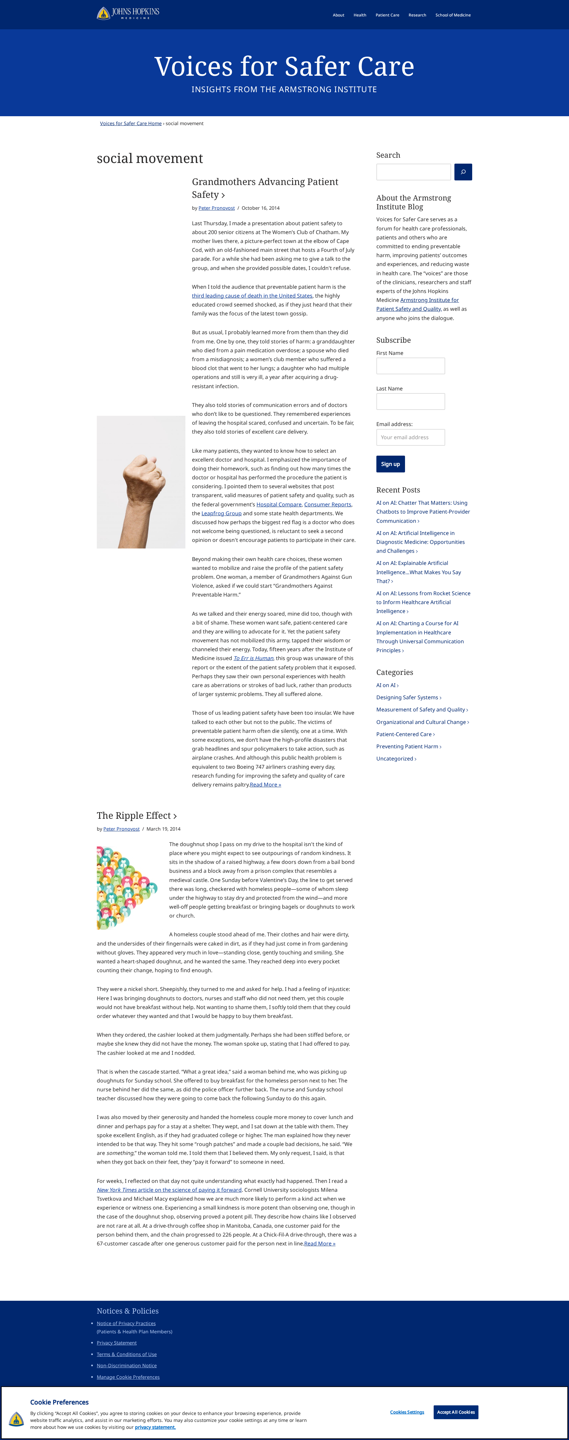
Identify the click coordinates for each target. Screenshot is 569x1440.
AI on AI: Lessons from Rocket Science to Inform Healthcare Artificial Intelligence (423, 602)
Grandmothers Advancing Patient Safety (265, 187)
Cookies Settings (407, 1412)
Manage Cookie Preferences (128, 1377)
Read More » (265, 784)
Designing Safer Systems (407, 697)
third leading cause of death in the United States (252, 295)
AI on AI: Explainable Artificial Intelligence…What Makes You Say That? (418, 571)
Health (360, 15)
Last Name (389, 388)
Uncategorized (394, 758)
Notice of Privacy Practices (126, 1323)
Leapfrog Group (222, 513)
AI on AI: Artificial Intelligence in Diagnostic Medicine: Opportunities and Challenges (420, 541)
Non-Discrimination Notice (127, 1365)
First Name (389, 353)
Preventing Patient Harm (407, 746)
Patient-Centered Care (404, 734)
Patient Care (387, 15)
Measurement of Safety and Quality (420, 709)
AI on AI (385, 685)
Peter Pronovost (217, 208)
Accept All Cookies (456, 1412)
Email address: (394, 424)
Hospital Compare (279, 504)
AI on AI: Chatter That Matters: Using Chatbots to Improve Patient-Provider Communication (423, 511)
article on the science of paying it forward (169, 1189)
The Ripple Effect (134, 815)
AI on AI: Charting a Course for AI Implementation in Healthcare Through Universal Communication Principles (420, 637)
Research (417, 15)
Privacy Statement (117, 1343)
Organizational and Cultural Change (421, 722)
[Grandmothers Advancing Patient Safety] (141, 482)
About (338, 15)
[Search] (463, 172)
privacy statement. (155, 1427)
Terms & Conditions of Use (127, 1354)
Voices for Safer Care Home (131, 123)
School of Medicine (453, 15)
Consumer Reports (327, 504)
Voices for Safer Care (284, 65)
